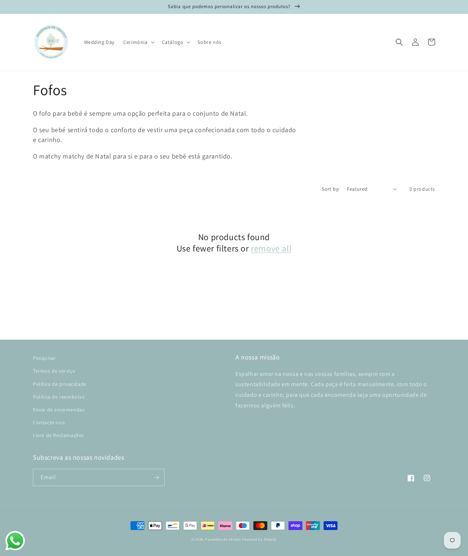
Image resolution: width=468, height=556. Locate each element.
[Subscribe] (156, 477)
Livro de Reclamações (58, 435)
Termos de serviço (54, 370)
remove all (271, 248)
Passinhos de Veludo (223, 539)
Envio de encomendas (58, 409)
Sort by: (330, 189)
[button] (138, 42)
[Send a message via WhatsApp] (15, 540)
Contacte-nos (49, 422)
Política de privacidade (60, 384)
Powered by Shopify (259, 539)
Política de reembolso (59, 396)
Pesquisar (44, 358)
